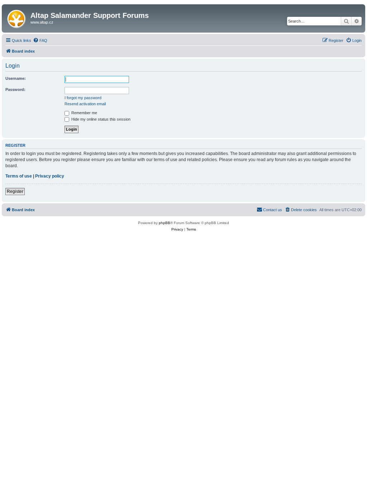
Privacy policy (49, 176)
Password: (15, 89)
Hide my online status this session (100, 119)
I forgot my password (83, 98)
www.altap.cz (41, 22)
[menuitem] (40, 40)
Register (15, 191)
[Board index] (17, 17)
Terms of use (18, 176)
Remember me (83, 113)
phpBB (164, 223)
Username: (15, 78)
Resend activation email (85, 104)
